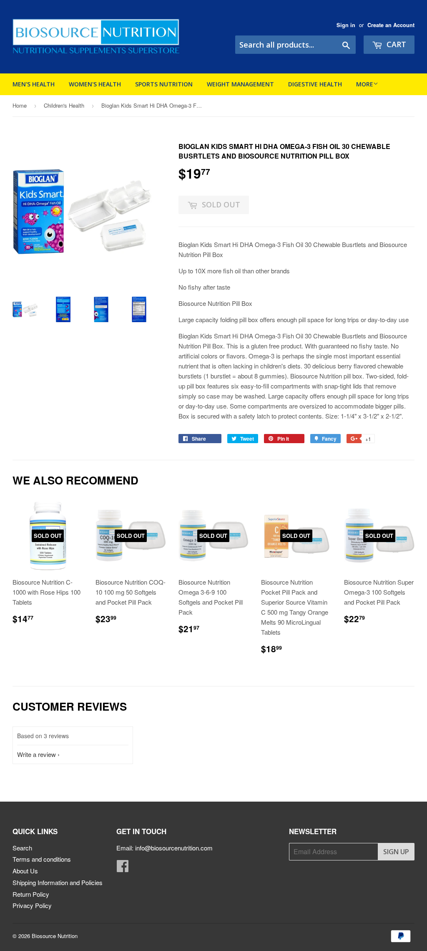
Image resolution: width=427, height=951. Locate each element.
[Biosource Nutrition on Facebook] (122, 868)
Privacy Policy (32, 905)
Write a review (36, 754)
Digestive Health (315, 84)
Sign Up (396, 851)
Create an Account (390, 25)
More (364, 84)
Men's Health (34, 84)
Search (22, 847)
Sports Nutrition (164, 84)
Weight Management (240, 84)
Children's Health (64, 105)
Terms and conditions (42, 859)
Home (20, 105)
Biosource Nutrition (55, 936)
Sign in (346, 25)
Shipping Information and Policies (58, 882)
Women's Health (95, 84)
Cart (395, 44)
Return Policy (31, 894)
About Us (25, 870)
